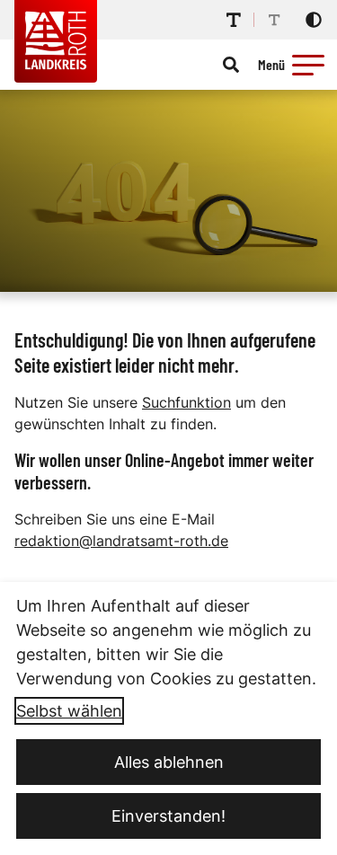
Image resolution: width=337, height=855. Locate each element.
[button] (308, 64)
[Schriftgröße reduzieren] (274, 20)
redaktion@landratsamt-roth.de (121, 541)
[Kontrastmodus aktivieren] (313, 20)
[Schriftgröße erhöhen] (233, 20)
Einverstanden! (168, 816)
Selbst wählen (69, 710)
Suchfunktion (186, 402)
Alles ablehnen (169, 762)
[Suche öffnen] (231, 64)
